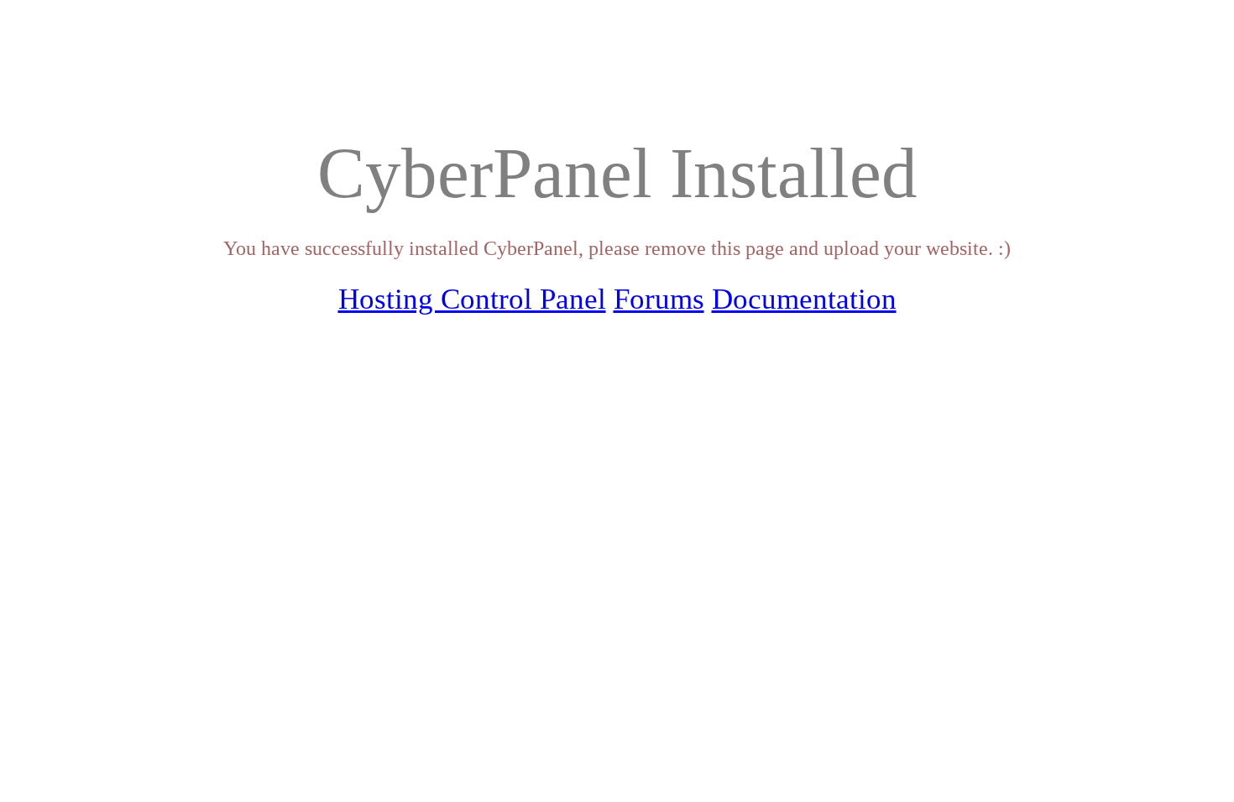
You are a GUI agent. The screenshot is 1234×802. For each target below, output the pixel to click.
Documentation (804, 299)
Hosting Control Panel (472, 299)
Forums (659, 299)
